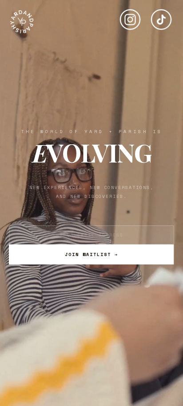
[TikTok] (161, 16)
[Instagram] (130, 16)
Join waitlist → (91, 254)
